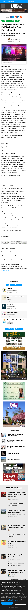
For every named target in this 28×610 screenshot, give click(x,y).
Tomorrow (12, 285)
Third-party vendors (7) (12, 592)
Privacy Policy (17, 600)
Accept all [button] (7, 603)
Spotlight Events (10, 20)
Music (3, 20)
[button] (14, 607)
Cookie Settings (10, 600)
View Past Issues (5, 378)
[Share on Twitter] (13, 17)
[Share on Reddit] (21, 17)
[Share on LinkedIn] (18, 17)
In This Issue (23, 378)
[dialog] (14, 595)
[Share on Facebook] (11, 17)
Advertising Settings (9, 599)
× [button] (26, 581)
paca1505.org (6, 270)
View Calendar (19, 328)
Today (7, 285)
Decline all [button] (20, 603)
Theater (17, 20)
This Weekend (19, 285)
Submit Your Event (10, 328)
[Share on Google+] (16, 17)
